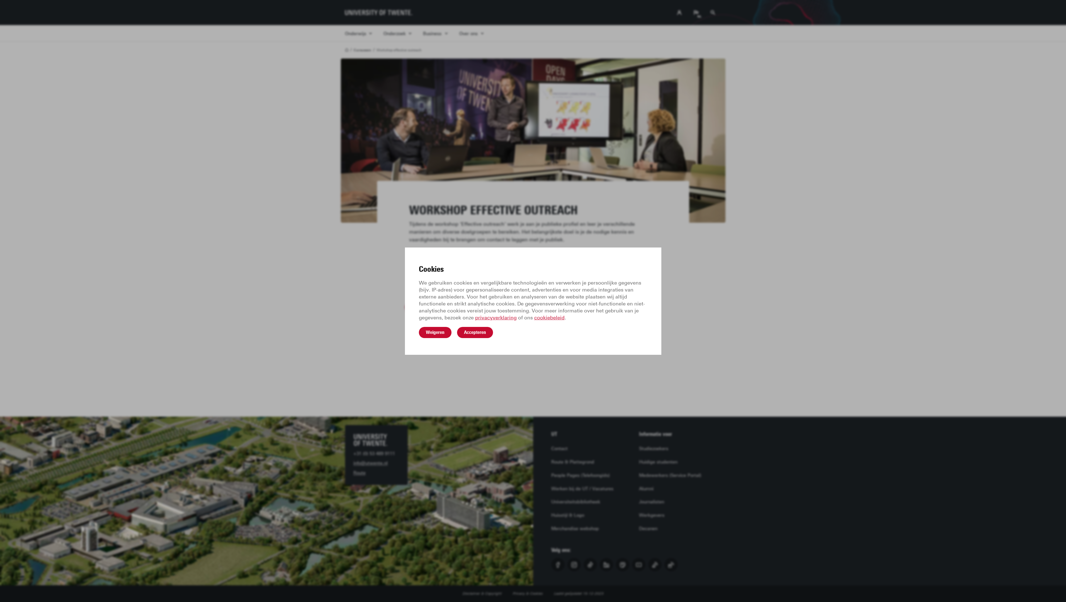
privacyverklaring (496, 318)
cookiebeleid (549, 318)
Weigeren (435, 332)
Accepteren (475, 332)
